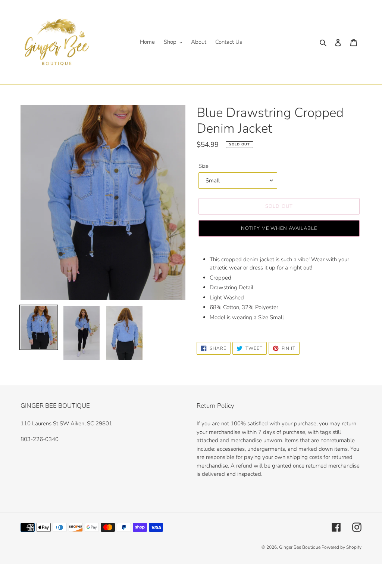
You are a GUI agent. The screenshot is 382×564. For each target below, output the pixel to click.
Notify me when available (279, 228)
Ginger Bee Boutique (300, 547)
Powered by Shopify (341, 547)
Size (203, 166)
